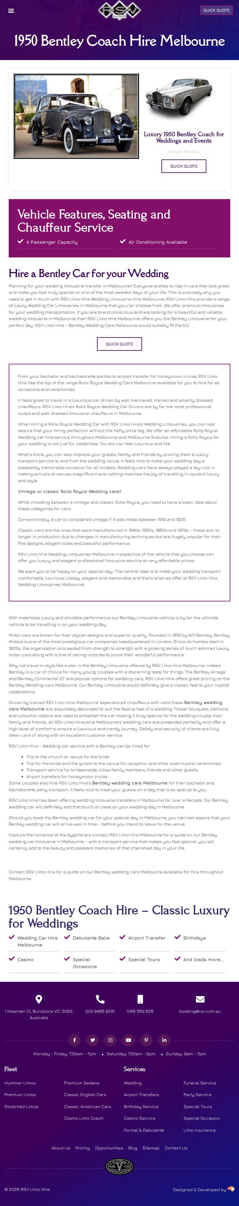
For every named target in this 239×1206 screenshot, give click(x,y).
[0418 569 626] (140, 999)
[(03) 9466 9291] (100, 999)
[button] (11, 10)
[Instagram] (110, 1040)
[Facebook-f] (74, 1040)
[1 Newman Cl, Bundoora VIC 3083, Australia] (39, 999)
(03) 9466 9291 (100, 1011)
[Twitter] (93, 1040)
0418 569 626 (140, 1011)
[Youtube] (128, 1040)
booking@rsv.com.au (200, 1011)
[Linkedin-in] (164, 1040)
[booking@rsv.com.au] (200, 999)
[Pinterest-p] (146, 1040)
